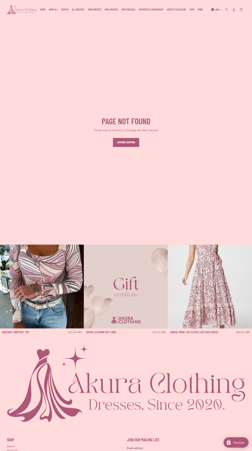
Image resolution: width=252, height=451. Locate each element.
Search (11, 446)
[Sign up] (242, 448)
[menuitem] (200, 9)
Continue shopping (126, 142)
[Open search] (226, 9)
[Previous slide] (5, 286)
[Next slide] (79, 286)
